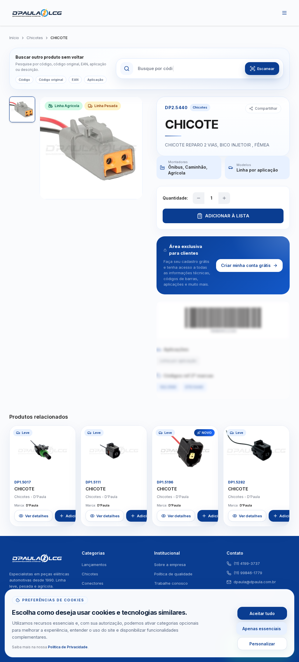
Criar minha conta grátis (246, 265)
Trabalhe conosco (171, 583)
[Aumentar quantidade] (224, 198)
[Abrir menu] (284, 13)
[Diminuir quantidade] (198, 198)
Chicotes (35, 37)
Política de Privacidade (68, 647)
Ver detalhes (36, 515)
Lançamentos (94, 564)
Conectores (92, 583)
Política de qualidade (173, 574)
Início (14, 37)
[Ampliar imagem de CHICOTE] (66, 465)
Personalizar (262, 643)
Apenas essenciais (261, 628)
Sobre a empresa (170, 564)
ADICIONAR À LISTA (227, 216)
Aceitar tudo (262, 613)
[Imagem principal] (22, 109)
